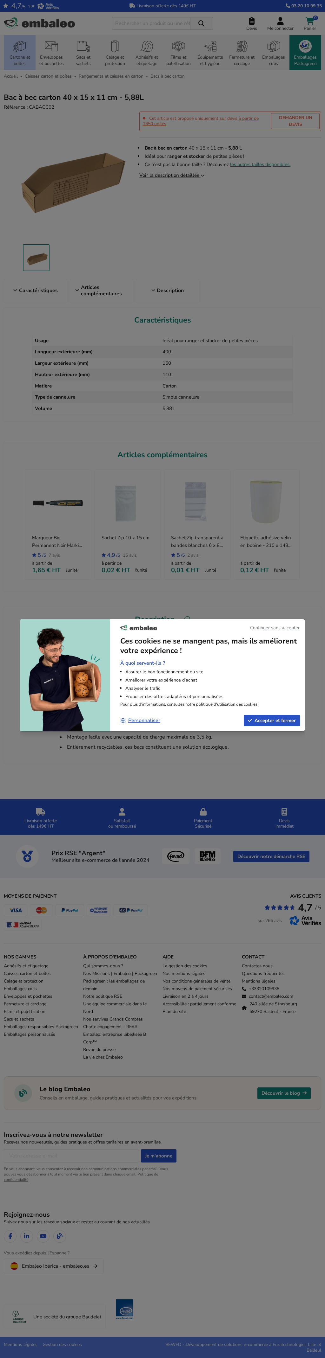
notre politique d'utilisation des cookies (221, 704)
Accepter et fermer (275, 720)
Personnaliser (144, 720)
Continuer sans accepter (275, 628)
